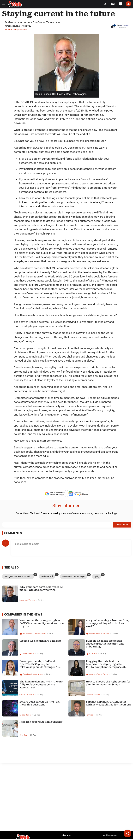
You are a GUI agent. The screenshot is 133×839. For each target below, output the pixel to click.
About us (66, 835)
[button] (4, 4)
